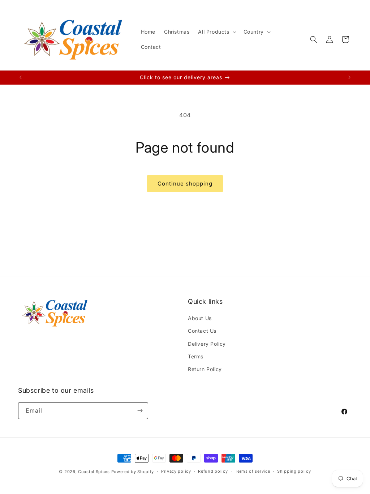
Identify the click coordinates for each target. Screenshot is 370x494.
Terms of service (252, 471)
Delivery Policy (207, 344)
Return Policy (205, 369)
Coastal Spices (94, 471)
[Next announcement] (349, 77)
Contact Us (202, 331)
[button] (216, 31)
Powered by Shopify (132, 471)
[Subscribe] (140, 410)
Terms (195, 356)
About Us (200, 318)
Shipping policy (294, 471)
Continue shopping (185, 183)
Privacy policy (176, 471)
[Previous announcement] (21, 77)
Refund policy (213, 471)
